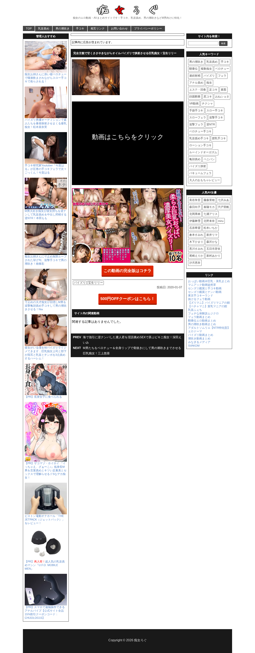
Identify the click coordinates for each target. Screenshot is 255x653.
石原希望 (194, 227)
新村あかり (213, 255)
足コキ (213, 89)
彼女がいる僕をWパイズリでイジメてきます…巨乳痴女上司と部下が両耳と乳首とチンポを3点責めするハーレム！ (46, 353)
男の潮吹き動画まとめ (202, 324)
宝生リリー (95, 282)
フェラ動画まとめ (199, 317)
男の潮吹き (63, 28)
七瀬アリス (211, 213)
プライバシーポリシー (148, 28)
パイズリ (80, 282)
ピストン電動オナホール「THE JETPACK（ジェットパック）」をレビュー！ (45, 519)
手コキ (80, 28)
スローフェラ (197, 117)
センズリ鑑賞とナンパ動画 (205, 291)
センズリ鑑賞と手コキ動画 (205, 288)
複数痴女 (206, 68)
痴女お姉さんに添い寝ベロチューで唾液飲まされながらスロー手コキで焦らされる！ (46, 78)
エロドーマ (195, 331)
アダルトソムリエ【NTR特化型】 (209, 327)
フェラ (222, 75)
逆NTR (210, 124)
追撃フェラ (196, 124)
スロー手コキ (214, 110)
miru (221, 220)
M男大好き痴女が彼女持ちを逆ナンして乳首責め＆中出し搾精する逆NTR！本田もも (46, 214)
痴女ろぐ (140, 640)
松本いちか (211, 227)
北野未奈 (209, 220)
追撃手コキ (216, 117)
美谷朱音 (194, 200)
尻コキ (208, 96)
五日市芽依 (213, 248)
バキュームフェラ (200, 173)
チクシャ (207, 103)
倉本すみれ (196, 234)
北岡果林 (194, 213)
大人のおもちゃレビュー (204, 180)
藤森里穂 (209, 200)
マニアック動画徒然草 (202, 284)
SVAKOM (194, 345)
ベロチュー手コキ (200, 131)
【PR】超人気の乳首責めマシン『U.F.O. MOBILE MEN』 (45, 565)
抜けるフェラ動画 (199, 299)
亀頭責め (194, 159)
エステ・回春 (197, 89)
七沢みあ (223, 200)
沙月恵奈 (194, 262)
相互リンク (98, 28)
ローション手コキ (200, 145)
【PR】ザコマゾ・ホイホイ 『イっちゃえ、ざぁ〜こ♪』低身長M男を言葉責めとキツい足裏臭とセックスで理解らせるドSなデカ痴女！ (46, 470)
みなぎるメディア (199, 342)
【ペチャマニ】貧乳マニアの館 (207, 306)
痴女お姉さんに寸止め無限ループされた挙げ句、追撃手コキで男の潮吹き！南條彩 (46, 260)
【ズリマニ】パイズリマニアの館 (209, 302)
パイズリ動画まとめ (200, 334)
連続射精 (194, 75)
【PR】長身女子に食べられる (43, 396)
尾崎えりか (196, 255)
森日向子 (194, 207)
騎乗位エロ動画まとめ (202, 320)
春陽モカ (209, 207)
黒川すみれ (196, 248)
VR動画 (194, 103)
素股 (223, 89)
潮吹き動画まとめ (199, 338)
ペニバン (209, 159)
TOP (29, 28)
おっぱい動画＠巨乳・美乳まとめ (209, 281)
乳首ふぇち (195, 309)
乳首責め (43, 28)
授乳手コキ (219, 138)
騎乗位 (193, 68)
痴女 (209, 82)
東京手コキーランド (200, 295)
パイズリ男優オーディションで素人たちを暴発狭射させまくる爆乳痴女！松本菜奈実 (46, 123)
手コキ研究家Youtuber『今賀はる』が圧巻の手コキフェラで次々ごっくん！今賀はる (46, 169)
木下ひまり (196, 241)
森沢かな (212, 241)
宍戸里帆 (223, 207)
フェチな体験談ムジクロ (203, 313)
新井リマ (212, 234)
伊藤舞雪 (194, 220)
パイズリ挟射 (197, 166)
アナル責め (196, 82)
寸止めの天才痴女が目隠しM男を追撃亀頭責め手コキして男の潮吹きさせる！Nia (46, 305)
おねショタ (222, 96)
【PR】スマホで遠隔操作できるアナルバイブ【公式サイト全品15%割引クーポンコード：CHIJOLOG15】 (45, 612)
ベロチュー (222, 68)
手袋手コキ (196, 110)
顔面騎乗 (194, 96)
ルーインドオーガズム (203, 152)
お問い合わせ (119, 28)
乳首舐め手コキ (199, 138)
